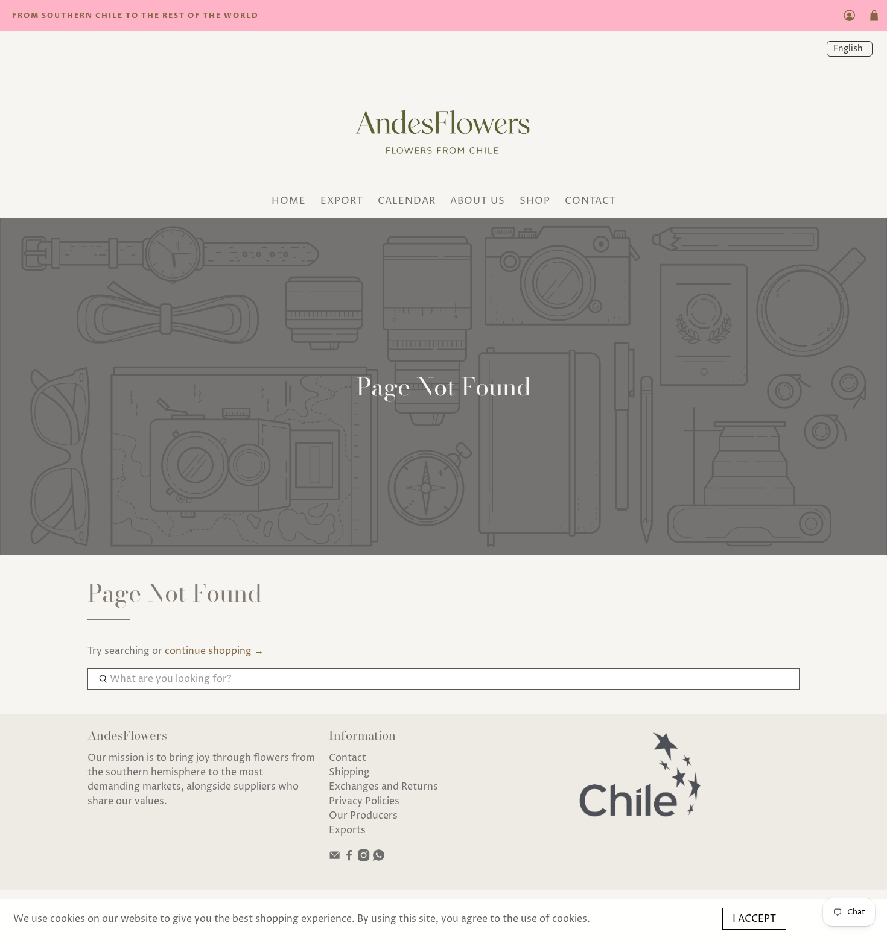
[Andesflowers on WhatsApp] (378, 857)
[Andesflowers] (443, 128)
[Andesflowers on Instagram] (363, 857)
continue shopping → (214, 651)
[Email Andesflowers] (334, 857)
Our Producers (363, 815)
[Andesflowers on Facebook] (349, 857)
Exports (347, 830)
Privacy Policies (364, 801)
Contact (347, 757)
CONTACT (590, 200)
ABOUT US (477, 200)
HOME (289, 200)
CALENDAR (407, 200)
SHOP (535, 200)
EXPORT (341, 200)
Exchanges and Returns (383, 786)
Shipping (349, 772)
